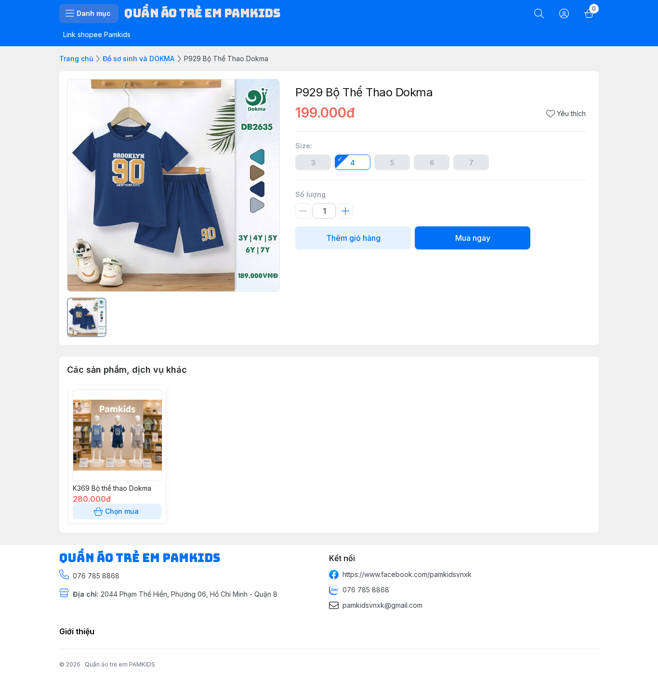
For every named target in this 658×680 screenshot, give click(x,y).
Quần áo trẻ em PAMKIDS (120, 664)
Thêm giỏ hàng (353, 238)
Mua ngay (472, 238)
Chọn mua (122, 511)
